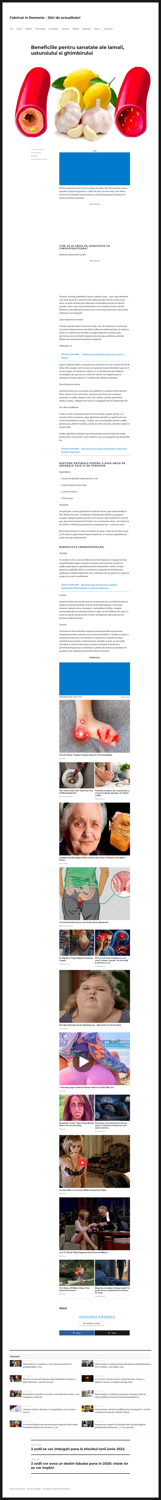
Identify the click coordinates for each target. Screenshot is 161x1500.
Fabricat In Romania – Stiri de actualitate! (45, 18)
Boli (32, 159)
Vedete (28, 29)
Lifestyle (65, 29)
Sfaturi (97, 29)
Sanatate (86, 29)
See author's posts (91, 1323)
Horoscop (108, 29)
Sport (19, 29)
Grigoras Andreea (97, 1317)
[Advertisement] (95, 169)
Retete (75, 29)
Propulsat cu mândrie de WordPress (56, 1489)
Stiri (11, 29)
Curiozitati (53, 29)
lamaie (44, 159)
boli (83, 188)
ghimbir (38, 159)
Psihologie (40, 29)
